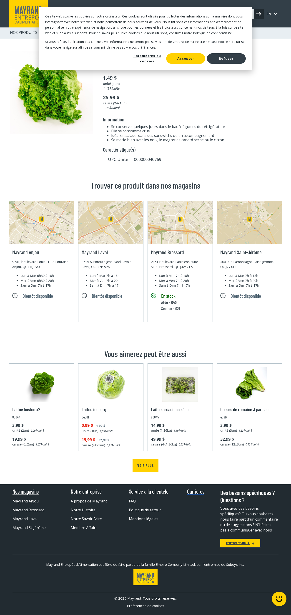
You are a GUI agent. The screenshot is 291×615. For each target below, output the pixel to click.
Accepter (185, 58)
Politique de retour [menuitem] (145, 509)
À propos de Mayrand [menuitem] (89, 501)
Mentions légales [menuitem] (143, 518)
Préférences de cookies (145, 605)
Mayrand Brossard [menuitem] (28, 509)
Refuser (226, 58)
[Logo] (145, 577)
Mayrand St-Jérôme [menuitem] (29, 527)
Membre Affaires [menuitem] (85, 527)
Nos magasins (26, 491)
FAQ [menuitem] (132, 501)
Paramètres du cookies (147, 59)
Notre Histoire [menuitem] (83, 509)
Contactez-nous (238, 543)
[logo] (28, 13)
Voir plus (145, 465)
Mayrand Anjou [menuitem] (26, 501)
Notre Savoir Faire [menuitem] (86, 518)
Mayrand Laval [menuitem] (25, 518)
